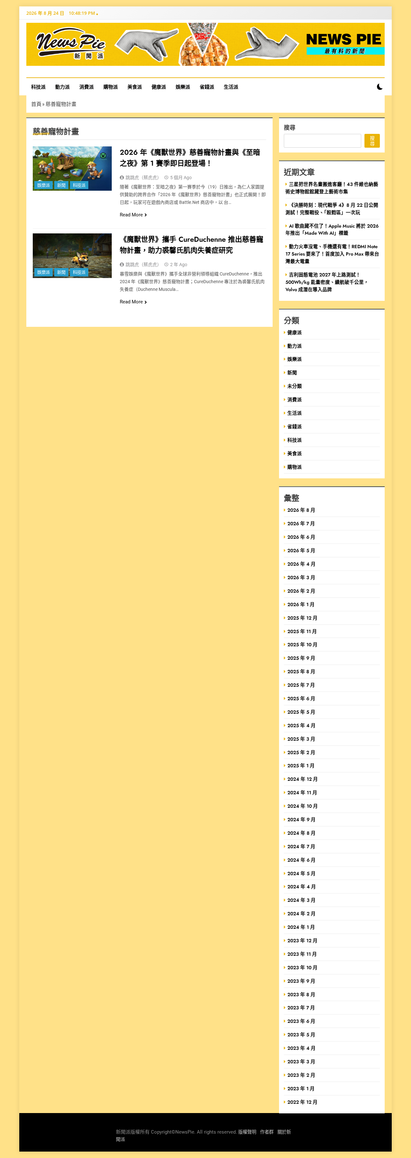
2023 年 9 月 (301, 981)
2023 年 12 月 (302, 940)
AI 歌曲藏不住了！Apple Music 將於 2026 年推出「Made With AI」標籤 (332, 229)
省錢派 (207, 86)
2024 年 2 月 (301, 913)
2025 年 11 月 (302, 631)
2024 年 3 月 (301, 900)
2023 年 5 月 (301, 1034)
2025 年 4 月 (301, 725)
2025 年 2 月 (301, 752)
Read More (131, 215)
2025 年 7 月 (301, 685)
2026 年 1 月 (301, 604)
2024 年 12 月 (302, 779)
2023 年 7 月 (301, 1007)
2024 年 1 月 (301, 927)
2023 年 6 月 (301, 1021)
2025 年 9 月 (301, 658)
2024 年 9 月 (301, 819)
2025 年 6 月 (301, 698)
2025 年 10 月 (302, 644)
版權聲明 (247, 1132)
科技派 (38, 86)
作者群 (267, 1132)
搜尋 (289, 127)
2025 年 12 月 (302, 617)
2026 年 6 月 (301, 537)
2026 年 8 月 (301, 510)
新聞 (61, 185)
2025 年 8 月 (301, 671)
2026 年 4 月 (301, 564)
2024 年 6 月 (301, 860)
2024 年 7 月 (301, 846)
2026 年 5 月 (301, 550)
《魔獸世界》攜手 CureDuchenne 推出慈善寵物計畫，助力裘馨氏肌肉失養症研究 (191, 244)
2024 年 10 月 (302, 806)
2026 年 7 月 (301, 523)
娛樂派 (183, 86)
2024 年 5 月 (301, 873)
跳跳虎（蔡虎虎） (144, 177)
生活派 (231, 86)
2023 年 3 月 (301, 1061)
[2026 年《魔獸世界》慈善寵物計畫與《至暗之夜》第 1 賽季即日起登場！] (72, 168)
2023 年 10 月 (302, 967)
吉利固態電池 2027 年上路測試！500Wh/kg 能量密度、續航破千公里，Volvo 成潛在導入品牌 (327, 282)
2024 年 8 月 (301, 833)
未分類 (294, 386)
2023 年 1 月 (301, 1088)
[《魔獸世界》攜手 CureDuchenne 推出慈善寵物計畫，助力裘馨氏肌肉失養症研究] (72, 255)
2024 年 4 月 (301, 886)
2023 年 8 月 (301, 994)
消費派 (86, 86)
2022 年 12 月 (302, 1102)
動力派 (62, 86)
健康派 (159, 86)
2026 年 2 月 (301, 591)
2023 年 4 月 (301, 1048)
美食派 (134, 86)
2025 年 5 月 (301, 712)
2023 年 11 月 (302, 954)
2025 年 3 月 (301, 739)
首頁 (36, 104)
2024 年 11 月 (302, 792)
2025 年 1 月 (301, 765)
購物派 (110, 86)
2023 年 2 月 (301, 1075)
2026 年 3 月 (301, 577)
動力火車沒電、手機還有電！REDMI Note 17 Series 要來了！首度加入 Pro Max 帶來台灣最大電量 (332, 254)
